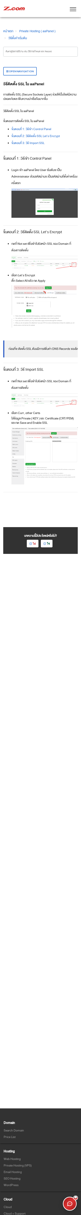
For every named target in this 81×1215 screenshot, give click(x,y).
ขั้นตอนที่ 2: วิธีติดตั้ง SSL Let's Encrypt (35, 136)
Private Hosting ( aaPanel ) (37, 31)
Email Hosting (13, 1172)
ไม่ (34, 543)
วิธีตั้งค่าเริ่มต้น (17, 38)
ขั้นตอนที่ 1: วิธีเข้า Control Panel (31, 129)
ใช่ (48, 543)
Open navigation (21, 71)
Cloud (8, 1207)
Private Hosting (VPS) (18, 1165)
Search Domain (14, 1130)
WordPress (11, 1185)
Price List (10, 1137)
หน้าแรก (8, 31)
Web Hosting (12, 1158)
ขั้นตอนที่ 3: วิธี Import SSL (27, 143)
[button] (73, 8)
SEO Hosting (12, 1178)
